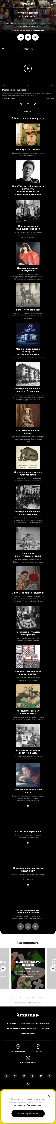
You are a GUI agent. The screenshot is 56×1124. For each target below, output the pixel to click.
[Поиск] (52, 3)
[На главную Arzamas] (28, 4)
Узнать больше (28, 1113)
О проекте (11, 1023)
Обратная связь (28, 1033)
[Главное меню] (4, 4)
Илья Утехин (10, 24)
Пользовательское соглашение (35, 1023)
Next (51, 85)
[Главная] (28, 1015)
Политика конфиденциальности (21, 1028)
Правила (45, 1028)
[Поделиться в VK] (20, 37)
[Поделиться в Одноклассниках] (28, 37)
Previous (5, 85)
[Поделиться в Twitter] (35, 37)
